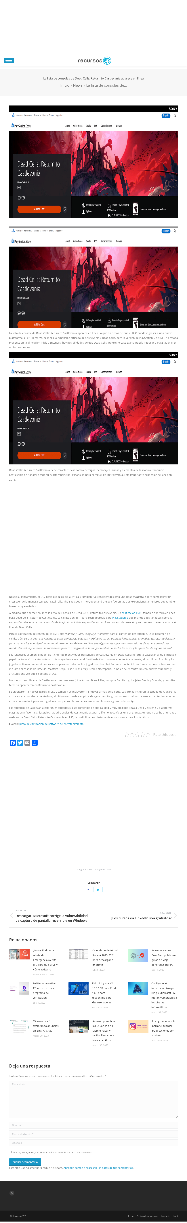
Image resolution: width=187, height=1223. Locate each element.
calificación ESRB (132, 613)
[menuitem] (130, 1216)
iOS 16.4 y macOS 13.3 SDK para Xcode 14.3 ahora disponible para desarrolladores (104, 993)
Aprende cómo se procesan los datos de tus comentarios (98, 1168)
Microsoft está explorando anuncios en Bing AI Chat (46, 1025)
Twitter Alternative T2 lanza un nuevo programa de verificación (44, 990)
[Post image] (19, 954)
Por (103, 869)
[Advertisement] (93, 27)
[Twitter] (98, 889)
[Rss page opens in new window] (11, 1193)
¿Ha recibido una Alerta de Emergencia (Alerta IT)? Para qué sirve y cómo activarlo (45, 960)
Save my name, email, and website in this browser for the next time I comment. (52, 1152)
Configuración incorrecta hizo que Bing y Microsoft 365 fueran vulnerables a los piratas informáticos (164, 995)
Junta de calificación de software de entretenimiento (51, 724)
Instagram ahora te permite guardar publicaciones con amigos (163, 1028)
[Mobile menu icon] (9, 60)
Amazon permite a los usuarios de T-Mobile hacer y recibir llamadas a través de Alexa (103, 1030)
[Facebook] (88, 889)
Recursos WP (19, 1216)
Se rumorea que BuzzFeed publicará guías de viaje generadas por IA (164, 957)
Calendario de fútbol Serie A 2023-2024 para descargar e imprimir (105, 957)
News (90, 869)
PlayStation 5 (120, 617)
